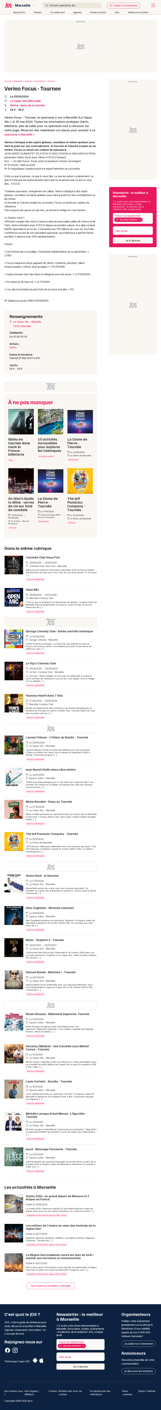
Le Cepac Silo (18, 100)
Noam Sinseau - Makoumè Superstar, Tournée (57, 1013)
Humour (51, 81)
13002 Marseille (22, 326)
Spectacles (39, 81)
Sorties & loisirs (98, 12)
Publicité (151, 1391)
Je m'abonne (132, 240)
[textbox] (144, 219)
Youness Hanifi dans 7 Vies (44, 695)
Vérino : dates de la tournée (27, 105)
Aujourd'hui (19, 12)
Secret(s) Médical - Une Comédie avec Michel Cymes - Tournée (57, 1047)
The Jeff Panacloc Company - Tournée (52, 833)
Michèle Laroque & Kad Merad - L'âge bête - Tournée (56, 1115)
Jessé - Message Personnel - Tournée (51, 1149)
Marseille (23, 5)
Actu (117, 12)
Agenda (77, 12)
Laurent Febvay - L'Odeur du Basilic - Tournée (57, 737)
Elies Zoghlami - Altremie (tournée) (50, 907)
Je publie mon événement (138, 1343)
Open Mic (32, 589)
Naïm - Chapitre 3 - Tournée (45, 939)
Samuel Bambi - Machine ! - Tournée (51, 972)
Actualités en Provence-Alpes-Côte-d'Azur (46, 1215)
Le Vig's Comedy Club (41, 663)
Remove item (140, 220)
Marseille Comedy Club (41, 598)
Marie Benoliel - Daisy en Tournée (49, 801)
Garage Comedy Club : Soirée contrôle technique (59, 631)
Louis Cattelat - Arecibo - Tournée (49, 1081)
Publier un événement (125, 5)
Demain (38, 12)
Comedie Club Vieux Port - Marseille (48, 566)
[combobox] (133, 218)
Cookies (53, 1391)
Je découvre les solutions (138, 1371)
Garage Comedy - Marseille (43, 639)
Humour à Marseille (35, 579)
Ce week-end (57, 12)
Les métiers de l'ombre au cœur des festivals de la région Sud (61, 1227)
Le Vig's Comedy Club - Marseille (46, 672)
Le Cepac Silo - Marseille (27, 321)
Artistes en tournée (138, 12)
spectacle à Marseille (18, 134)
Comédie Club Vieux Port (43, 557)
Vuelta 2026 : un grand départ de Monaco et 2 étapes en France (57, 1197)
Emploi (142, 1391)
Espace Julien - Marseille (42, 778)
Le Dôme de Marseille (40, 842)
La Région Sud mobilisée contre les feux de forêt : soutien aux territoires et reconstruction (60, 1256)
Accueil (7, 81)
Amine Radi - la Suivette (42, 875)
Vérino (13, 347)
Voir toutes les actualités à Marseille (51, 1285)
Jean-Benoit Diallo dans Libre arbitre (51, 769)
